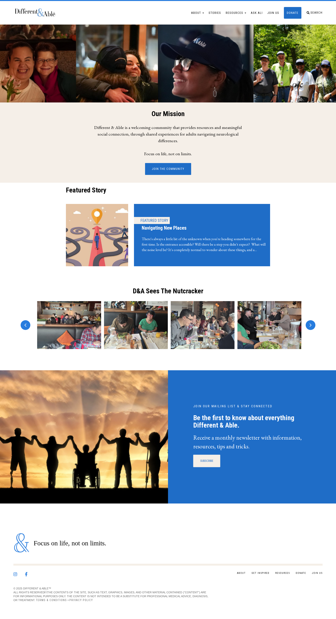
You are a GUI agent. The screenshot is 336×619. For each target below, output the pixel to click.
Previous (25, 325)
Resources (235, 13)
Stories (215, 13)
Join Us (273, 13)
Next (310, 325)
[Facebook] (30, 573)
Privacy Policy (81, 600)
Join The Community (168, 169)
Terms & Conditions (51, 600)
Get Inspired (261, 573)
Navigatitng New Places (171, 235)
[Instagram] (19, 573)
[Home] (36, 13)
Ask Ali (257, 13)
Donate (292, 13)
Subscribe (206, 461)
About (196, 13)
